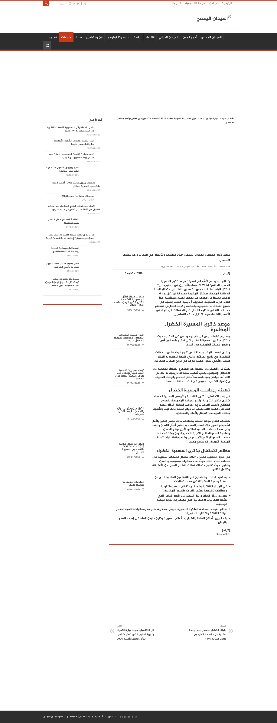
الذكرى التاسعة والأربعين (190, 396)
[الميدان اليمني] (214, 20)
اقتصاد (150, 37)
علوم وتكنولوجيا (118, 37)
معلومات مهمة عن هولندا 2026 (133, 483)
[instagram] (70, 3)
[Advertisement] (138, 82)
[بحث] (46, 3)
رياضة (137, 37)
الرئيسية (227, 3)
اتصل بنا (176, 3)
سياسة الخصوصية (195, 3)
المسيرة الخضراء (207, 457)
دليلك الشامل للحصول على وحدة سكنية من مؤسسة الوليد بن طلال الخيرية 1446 (207, 632)
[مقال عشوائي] (47, 45)
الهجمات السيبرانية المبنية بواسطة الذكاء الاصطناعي (65, 250)
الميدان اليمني (211, 37)
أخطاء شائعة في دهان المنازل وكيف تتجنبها (63, 221)
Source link (223, 534)
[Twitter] (78, 3)
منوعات (66, 37)
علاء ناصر (223, 266)
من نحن (213, 3)
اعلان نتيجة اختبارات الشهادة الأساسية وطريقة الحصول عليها (128, 338)
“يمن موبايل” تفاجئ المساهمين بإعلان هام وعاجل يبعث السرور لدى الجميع (129, 374)
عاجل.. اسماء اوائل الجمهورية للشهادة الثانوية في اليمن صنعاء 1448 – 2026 (129, 301)
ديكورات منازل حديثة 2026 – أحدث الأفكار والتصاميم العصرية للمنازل (131, 448)
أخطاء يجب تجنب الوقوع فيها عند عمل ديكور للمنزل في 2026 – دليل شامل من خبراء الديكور (74, 208)
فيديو (53, 37)
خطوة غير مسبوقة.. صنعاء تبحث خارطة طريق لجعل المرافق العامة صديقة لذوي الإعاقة (62, 282)
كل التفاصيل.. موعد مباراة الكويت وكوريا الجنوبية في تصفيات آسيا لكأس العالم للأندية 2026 (135, 632)
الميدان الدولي (168, 37)
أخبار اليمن (190, 37)
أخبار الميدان (212, 119)
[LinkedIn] (74, 3)
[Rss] (84, 3)
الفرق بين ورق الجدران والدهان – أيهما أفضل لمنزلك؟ (130, 411)
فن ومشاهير (94, 37)
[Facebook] (81, 3)
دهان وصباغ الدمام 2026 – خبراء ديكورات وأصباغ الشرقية (62, 265)
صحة (78, 37)
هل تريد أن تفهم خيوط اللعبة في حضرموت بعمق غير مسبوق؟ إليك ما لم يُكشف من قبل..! (70, 236)
